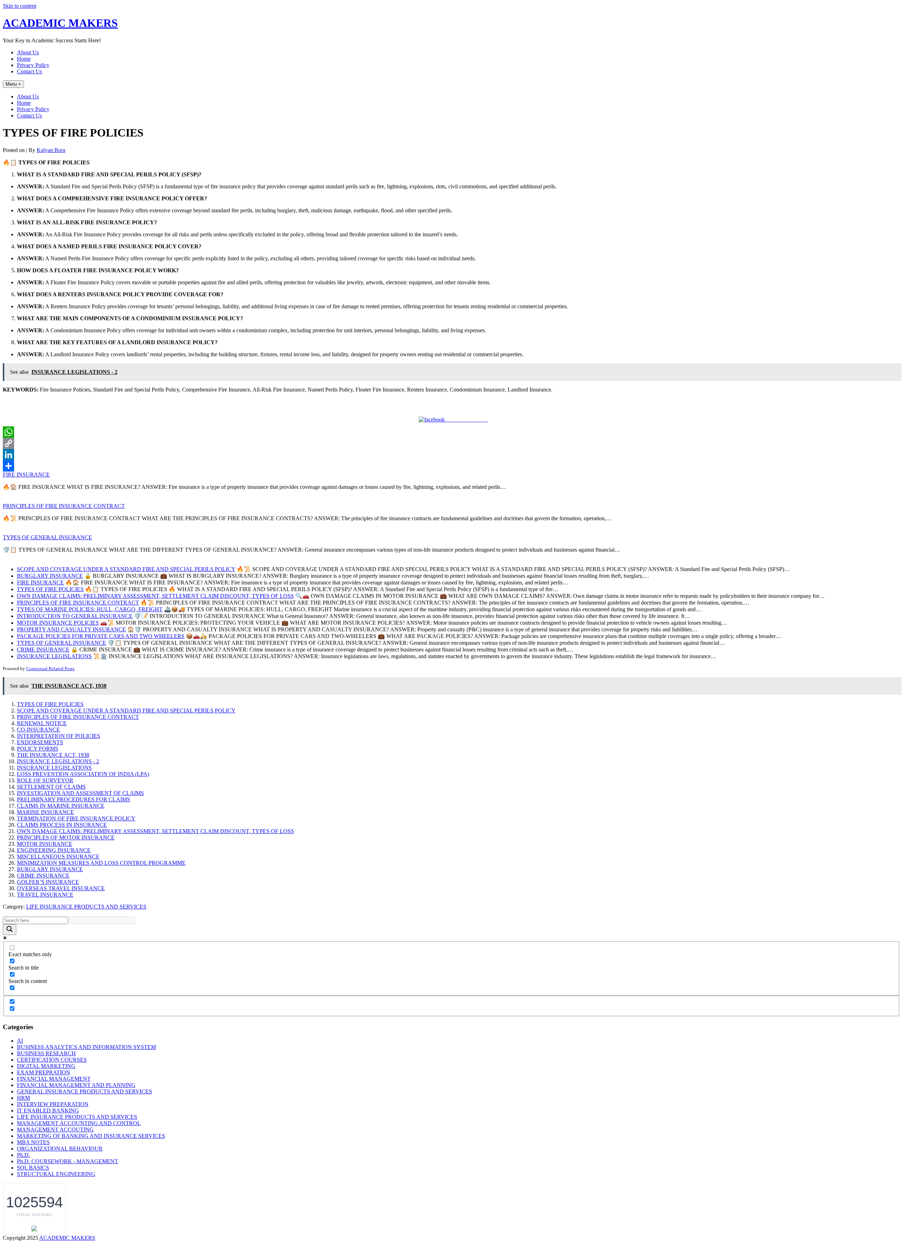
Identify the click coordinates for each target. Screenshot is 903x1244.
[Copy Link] (451, 443)
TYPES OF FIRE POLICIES (50, 704)
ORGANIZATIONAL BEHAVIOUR (60, 1149)
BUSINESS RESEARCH (46, 1053)
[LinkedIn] (451, 454)
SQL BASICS (33, 1168)
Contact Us (29, 71)
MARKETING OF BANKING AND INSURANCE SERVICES (91, 1136)
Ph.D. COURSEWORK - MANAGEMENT (67, 1161)
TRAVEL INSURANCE (45, 895)
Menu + (13, 84)
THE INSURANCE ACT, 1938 (53, 755)
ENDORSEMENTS (40, 742)
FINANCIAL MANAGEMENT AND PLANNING (76, 1085)
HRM (23, 1098)
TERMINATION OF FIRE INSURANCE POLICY (76, 818)
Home (24, 59)
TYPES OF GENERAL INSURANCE (47, 537)
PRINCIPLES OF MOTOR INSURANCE (66, 838)
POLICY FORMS (37, 749)
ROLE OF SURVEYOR (45, 780)
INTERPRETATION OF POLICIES (58, 736)
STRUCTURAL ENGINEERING (56, 1174)
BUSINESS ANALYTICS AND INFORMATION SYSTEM (86, 1047)
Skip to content (19, 6)
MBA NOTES (33, 1142)
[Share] (451, 466)
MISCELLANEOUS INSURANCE (58, 857)
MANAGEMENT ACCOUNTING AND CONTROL (79, 1123)
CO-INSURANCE (38, 730)
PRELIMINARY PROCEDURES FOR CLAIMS (73, 799)
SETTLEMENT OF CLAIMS (51, 787)
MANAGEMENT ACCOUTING (55, 1130)
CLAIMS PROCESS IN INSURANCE (62, 825)
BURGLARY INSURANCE (50, 869)
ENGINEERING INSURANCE (54, 850)
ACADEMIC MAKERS (60, 23)
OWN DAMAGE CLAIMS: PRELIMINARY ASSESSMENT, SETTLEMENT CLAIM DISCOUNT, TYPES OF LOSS (155, 831)
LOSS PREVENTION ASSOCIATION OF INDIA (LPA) (83, 774)
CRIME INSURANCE (43, 876)
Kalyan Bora (51, 150)
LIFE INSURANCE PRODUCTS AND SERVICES (86, 907)
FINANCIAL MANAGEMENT (54, 1079)
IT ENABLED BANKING (48, 1110)
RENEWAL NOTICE (42, 723)
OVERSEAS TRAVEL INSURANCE (61, 888)
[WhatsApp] (451, 432)
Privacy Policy (33, 65)
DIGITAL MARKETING (46, 1066)
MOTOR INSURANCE (44, 844)
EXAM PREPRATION (43, 1072)
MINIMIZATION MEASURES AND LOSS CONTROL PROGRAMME (101, 863)
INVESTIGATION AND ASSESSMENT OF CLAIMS (80, 793)
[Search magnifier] (9, 929)
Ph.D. (23, 1155)
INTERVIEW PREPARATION (53, 1104)
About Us (28, 52)
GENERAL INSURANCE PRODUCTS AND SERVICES (84, 1091)
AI (20, 1041)
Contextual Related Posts (50, 668)
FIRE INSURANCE (26, 475)
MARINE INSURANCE (45, 812)
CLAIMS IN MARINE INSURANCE (60, 806)
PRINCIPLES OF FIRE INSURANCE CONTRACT (64, 506)
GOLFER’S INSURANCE (48, 882)
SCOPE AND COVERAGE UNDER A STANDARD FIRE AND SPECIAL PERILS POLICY (126, 711)
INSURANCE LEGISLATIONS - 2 (58, 761)
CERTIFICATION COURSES (52, 1060)
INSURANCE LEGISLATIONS (54, 768)
